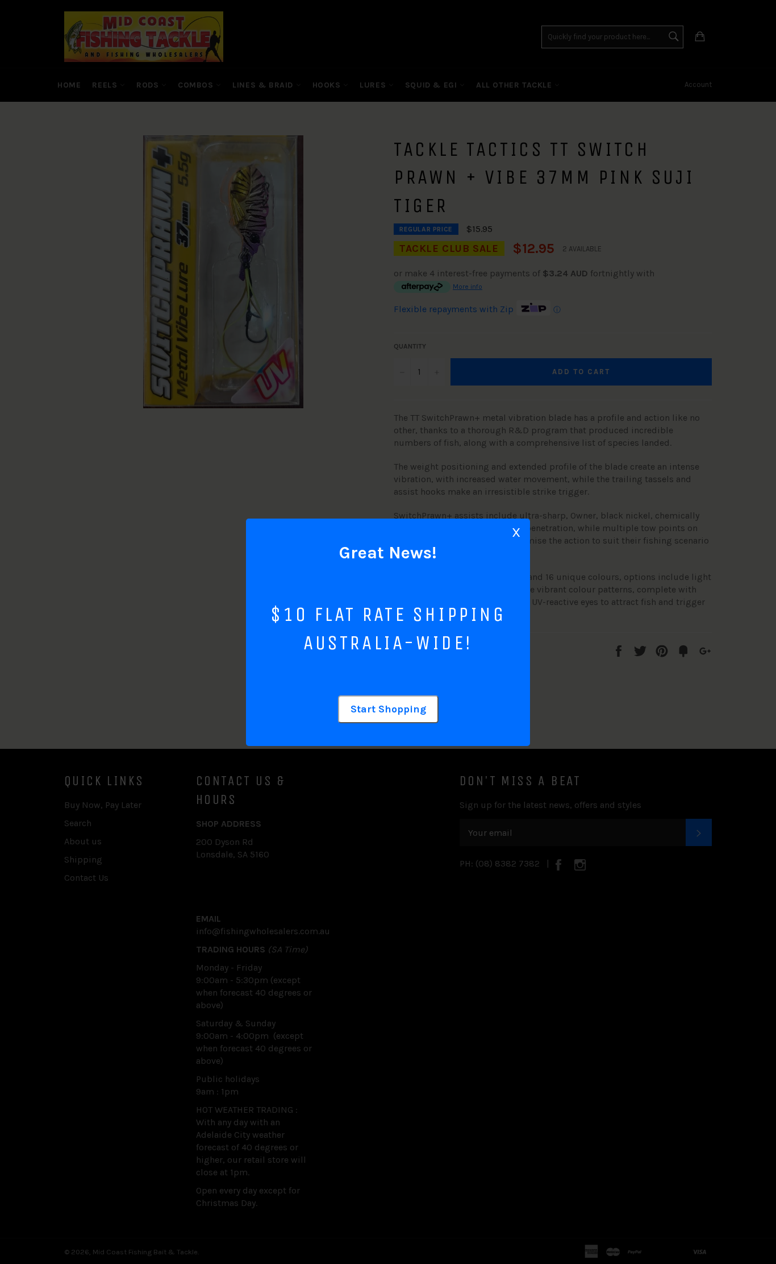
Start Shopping (388, 709)
